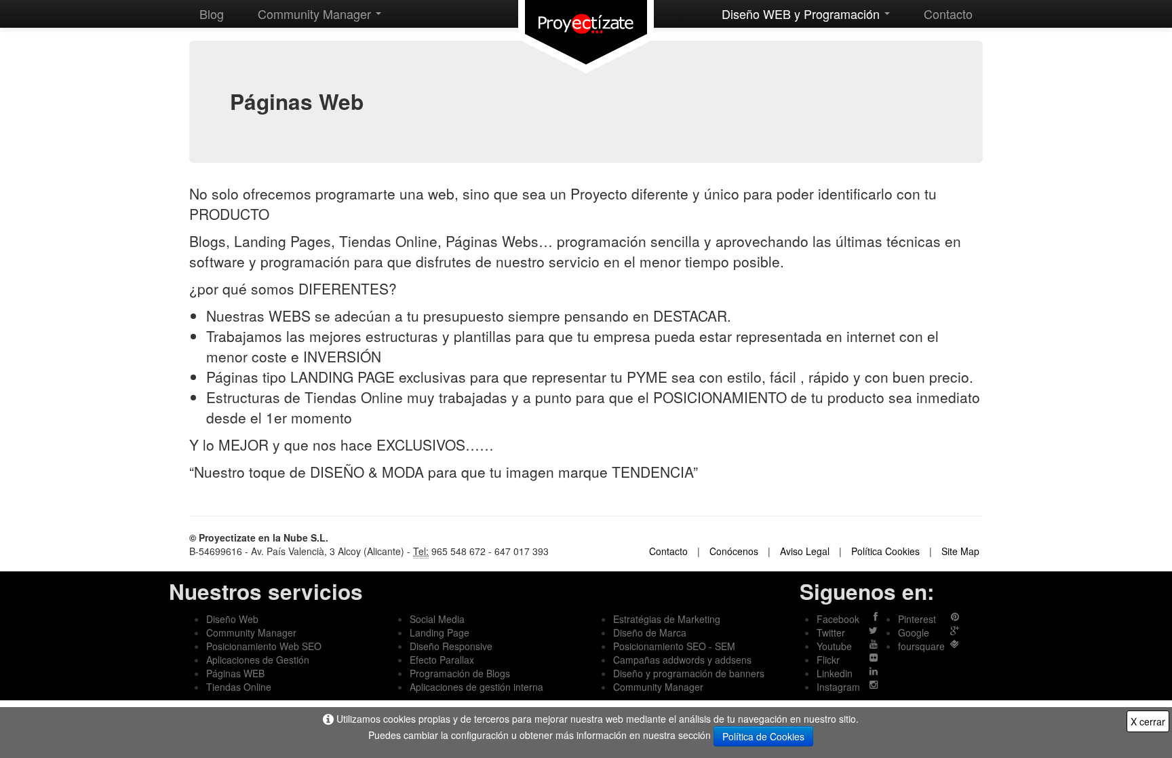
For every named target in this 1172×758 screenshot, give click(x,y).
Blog (211, 13)
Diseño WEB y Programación (802, 13)
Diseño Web (232, 619)
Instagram (838, 687)
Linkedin (835, 673)
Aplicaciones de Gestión (257, 659)
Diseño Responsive (451, 646)
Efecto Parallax (442, 659)
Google (913, 632)
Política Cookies (885, 551)
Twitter (831, 632)
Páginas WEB (235, 673)
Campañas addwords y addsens (682, 659)
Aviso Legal (804, 551)
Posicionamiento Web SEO (263, 646)
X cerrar (1148, 721)
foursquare (921, 646)
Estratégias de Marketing (666, 619)
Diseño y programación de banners (688, 673)
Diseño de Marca (649, 632)
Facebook (838, 619)
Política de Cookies (763, 736)
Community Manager (316, 13)
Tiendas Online (238, 687)
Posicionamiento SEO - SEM (674, 646)
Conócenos (733, 551)
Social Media (437, 619)
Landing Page (439, 632)
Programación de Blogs (460, 673)
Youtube (834, 646)
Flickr (828, 659)
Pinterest (917, 619)
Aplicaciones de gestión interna (476, 687)
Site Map (960, 551)
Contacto (948, 13)
